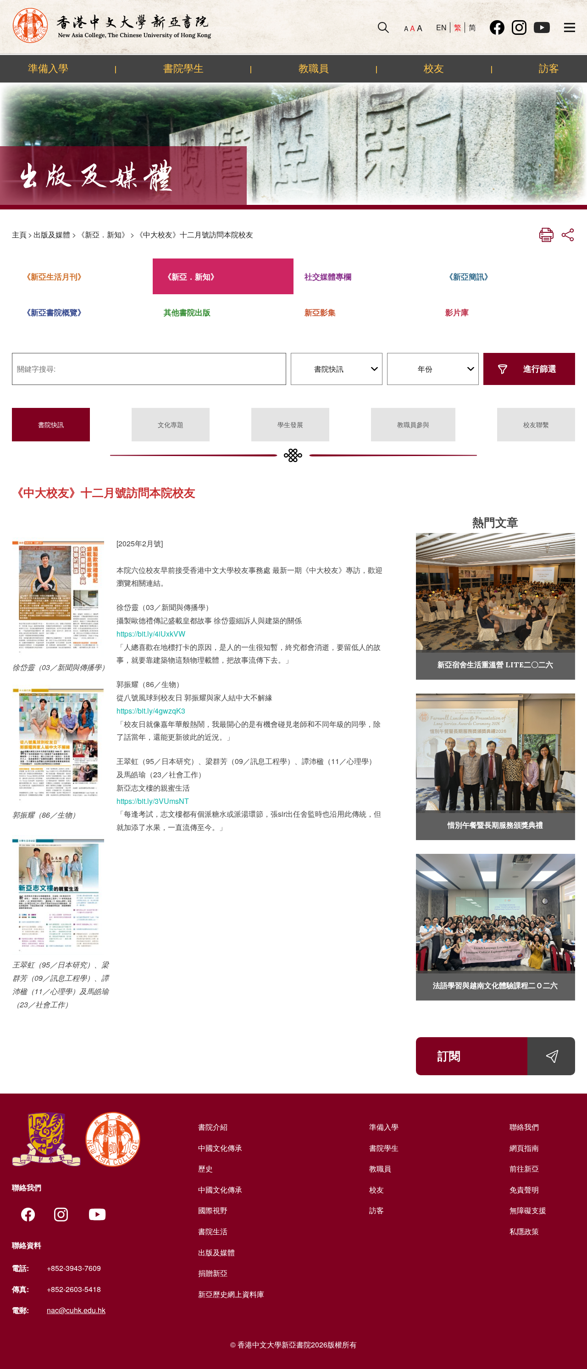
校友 (434, 68)
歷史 (205, 1168)
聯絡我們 (524, 1127)
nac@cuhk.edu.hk (76, 1310)
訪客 (549, 68)
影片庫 (457, 312)
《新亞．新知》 (103, 234)
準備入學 (48, 68)
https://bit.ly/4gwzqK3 (150, 710)
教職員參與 (413, 424)
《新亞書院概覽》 (54, 312)
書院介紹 (212, 1127)
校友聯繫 (536, 424)
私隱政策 (524, 1231)
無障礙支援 (527, 1210)
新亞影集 (320, 312)
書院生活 (212, 1231)
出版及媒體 (51, 234)
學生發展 (290, 424)
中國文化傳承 (220, 1148)
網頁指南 (524, 1148)
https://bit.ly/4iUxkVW (150, 633)
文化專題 (170, 424)
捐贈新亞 (212, 1273)
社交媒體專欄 (328, 276)
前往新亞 (524, 1168)
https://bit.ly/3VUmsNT (152, 801)
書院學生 (183, 68)
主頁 (19, 234)
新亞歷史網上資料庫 (231, 1294)
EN (441, 27)
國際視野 (212, 1210)
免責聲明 (524, 1189)
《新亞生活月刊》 (54, 276)
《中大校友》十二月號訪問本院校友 (194, 234)
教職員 (314, 68)
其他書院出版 (187, 312)
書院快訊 (51, 424)
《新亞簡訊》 (468, 276)
